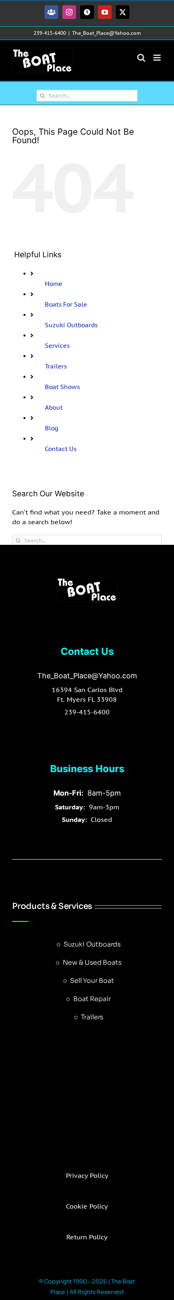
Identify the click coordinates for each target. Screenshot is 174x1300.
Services (57, 345)
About (54, 407)
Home (53, 284)
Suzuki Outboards (71, 325)
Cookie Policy (87, 1206)
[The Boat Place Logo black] (87, 580)
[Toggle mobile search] (141, 57)
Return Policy (87, 1237)
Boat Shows (62, 387)
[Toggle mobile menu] (157, 57)
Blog (51, 428)
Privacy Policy (87, 1175)
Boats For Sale (66, 304)
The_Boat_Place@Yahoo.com (106, 33)
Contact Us (60, 449)
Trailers (56, 366)
